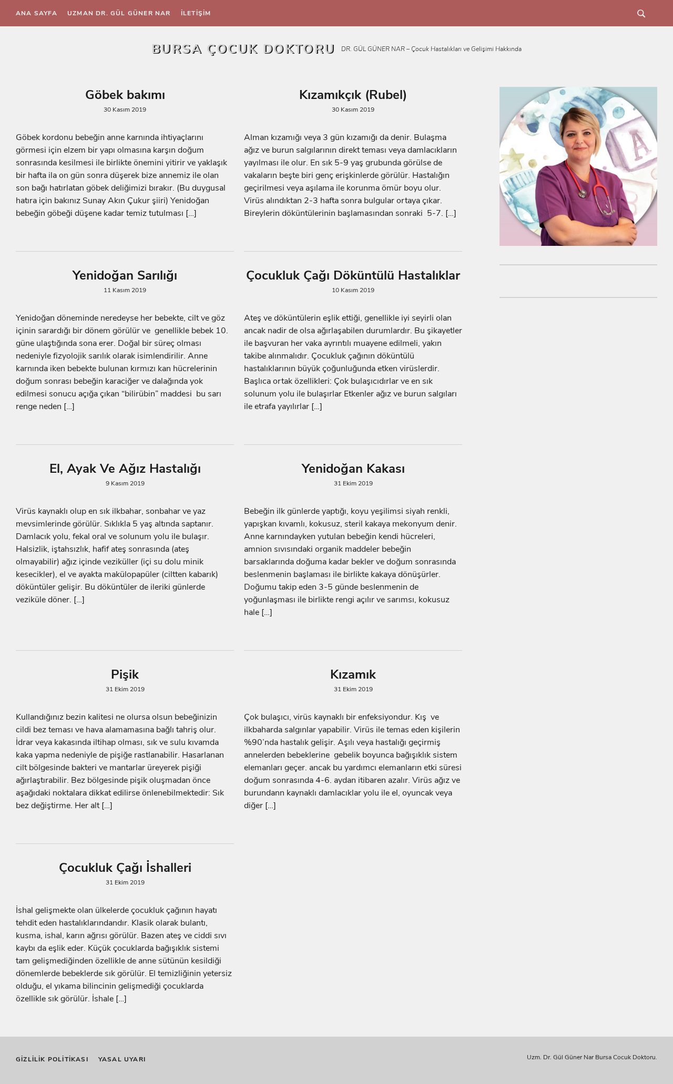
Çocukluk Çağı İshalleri (125, 867)
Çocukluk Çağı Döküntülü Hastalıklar (353, 275)
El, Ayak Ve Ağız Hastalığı (125, 468)
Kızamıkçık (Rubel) (353, 94)
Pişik (125, 674)
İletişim (196, 13)
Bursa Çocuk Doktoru (243, 49)
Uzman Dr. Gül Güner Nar (119, 13)
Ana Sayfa (36, 13)
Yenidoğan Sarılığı (125, 275)
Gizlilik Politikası (52, 1059)
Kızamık (353, 674)
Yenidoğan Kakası (353, 468)
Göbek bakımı (125, 94)
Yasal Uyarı (122, 1059)
